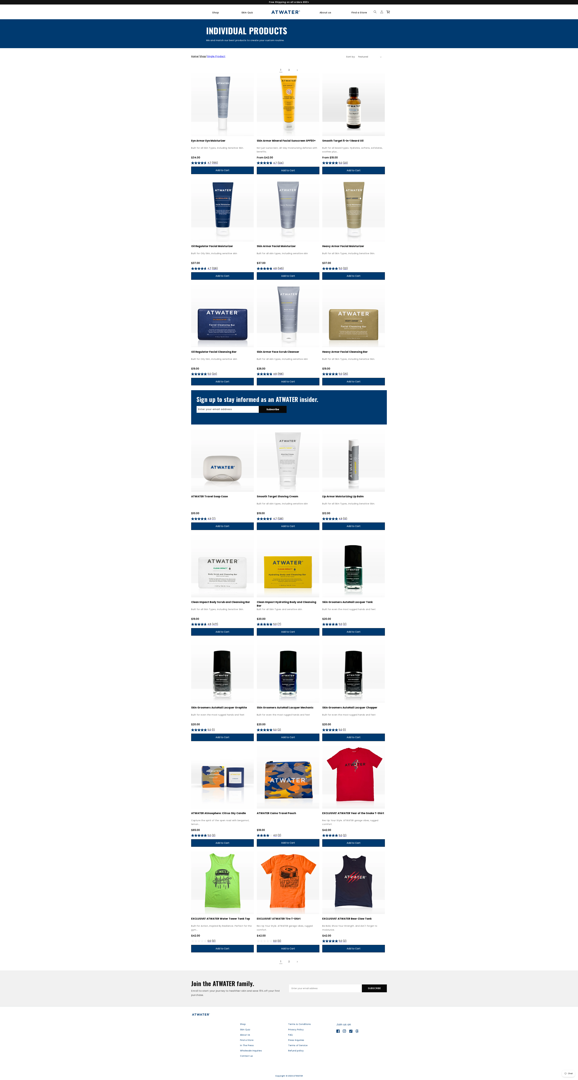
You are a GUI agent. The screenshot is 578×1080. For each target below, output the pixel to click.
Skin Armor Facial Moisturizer (276, 246)
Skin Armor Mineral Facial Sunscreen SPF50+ (286, 141)
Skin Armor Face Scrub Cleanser (278, 352)
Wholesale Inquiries (251, 1050)
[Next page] (297, 70)
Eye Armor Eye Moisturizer (208, 141)
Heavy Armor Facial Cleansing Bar (345, 352)
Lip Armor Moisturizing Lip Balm (343, 496)
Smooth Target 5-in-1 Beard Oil (343, 141)
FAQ (290, 1034)
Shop (203, 56)
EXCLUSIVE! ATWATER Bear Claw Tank (347, 918)
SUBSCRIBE (374, 988)
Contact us (246, 1055)
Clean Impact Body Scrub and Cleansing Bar (220, 602)
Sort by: (350, 56)
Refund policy (296, 1050)
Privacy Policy (296, 1029)
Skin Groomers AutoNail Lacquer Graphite (219, 707)
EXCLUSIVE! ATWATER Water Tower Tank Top (220, 918)
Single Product (216, 56)
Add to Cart (222, 170)
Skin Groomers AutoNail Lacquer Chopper (349, 707)
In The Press (247, 1045)
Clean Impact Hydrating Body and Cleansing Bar (286, 603)
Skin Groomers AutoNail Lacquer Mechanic (285, 707)
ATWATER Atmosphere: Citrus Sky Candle (218, 813)
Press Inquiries (296, 1040)
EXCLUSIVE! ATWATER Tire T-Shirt (279, 918)
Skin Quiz (245, 1029)
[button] (216, 12)
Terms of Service (298, 1045)
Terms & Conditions (299, 1024)
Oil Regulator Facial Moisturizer (212, 246)
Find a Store (246, 1040)
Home (194, 56)
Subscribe (272, 409)
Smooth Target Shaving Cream (277, 496)
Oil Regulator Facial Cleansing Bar (214, 352)
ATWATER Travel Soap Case (209, 496)
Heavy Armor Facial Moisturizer (343, 246)
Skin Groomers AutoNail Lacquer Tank (347, 602)
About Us (245, 1034)
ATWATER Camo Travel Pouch (276, 813)
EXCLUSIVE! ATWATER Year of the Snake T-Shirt (353, 813)
